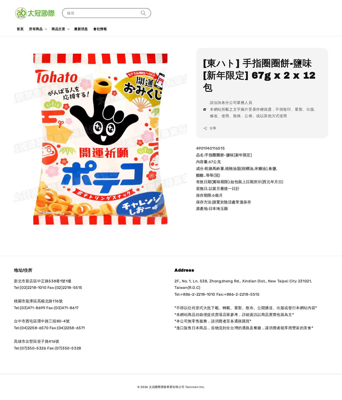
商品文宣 (58, 29)
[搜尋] (143, 12)
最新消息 (81, 29)
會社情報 (100, 29)
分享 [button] (213, 128)
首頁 (20, 29)
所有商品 (36, 29)
